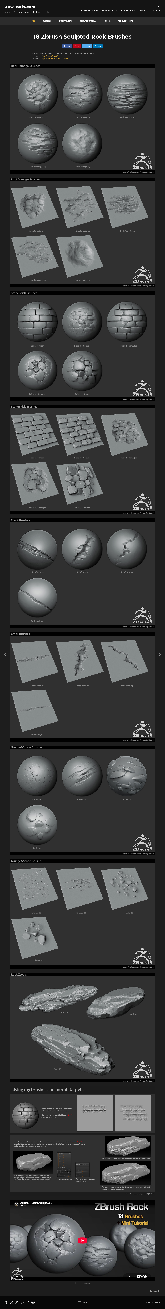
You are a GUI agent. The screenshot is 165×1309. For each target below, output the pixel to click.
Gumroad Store (128, 10)
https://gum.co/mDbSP (50, 56)
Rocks (108, 21)
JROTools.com (20, 7)
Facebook (143, 10)
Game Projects (65, 21)
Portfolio (155, 10)
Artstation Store (109, 10)
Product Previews (89, 10)
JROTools (47, 21)
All (33, 21)
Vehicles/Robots (125, 21)
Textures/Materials (88, 21)
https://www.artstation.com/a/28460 (55, 59)
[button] (154, 1291)
